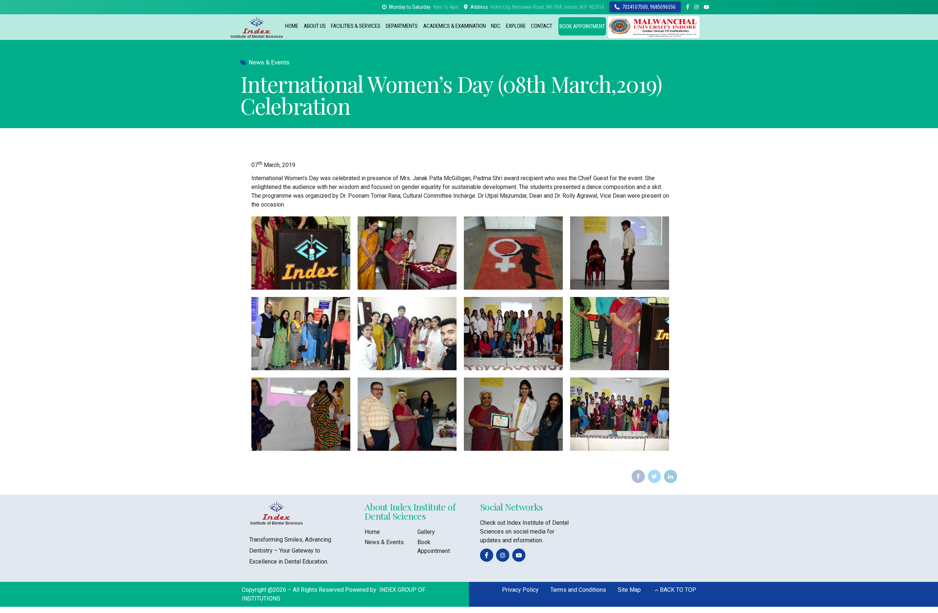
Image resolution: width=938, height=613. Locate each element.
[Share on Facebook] (638, 476)
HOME (291, 26)
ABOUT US (315, 26)
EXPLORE (516, 26)
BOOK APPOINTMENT (582, 26)
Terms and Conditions (578, 589)
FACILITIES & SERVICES (355, 26)
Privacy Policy (520, 589)
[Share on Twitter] (654, 476)
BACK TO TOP (678, 589)
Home (372, 531)
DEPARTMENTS (402, 26)
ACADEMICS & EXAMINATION (454, 26)
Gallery (426, 531)
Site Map (629, 589)
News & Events (269, 62)
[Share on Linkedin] (670, 476)
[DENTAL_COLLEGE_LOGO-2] (276, 512)
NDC (496, 26)
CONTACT (541, 26)
